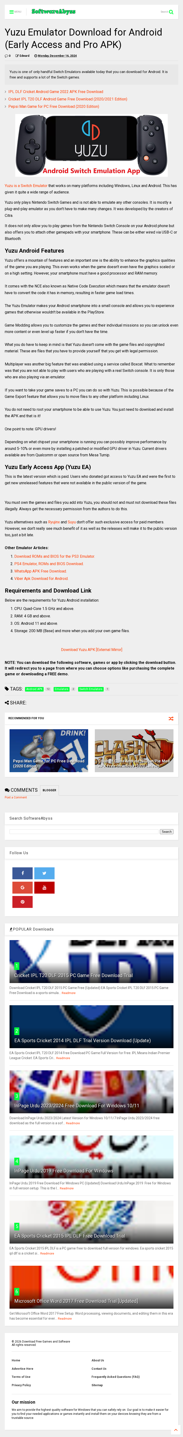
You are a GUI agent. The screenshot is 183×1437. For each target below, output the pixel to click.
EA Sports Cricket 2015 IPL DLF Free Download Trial (69, 1236)
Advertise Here (22, 1368)
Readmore (69, 993)
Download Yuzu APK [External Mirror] (91, 649)
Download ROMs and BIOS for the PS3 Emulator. (54, 556)
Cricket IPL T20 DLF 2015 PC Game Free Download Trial (73, 975)
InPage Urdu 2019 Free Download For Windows (63, 1171)
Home (16, 1360)
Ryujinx (54, 522)
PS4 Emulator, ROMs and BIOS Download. (49, 564)
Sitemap (97, 1385)
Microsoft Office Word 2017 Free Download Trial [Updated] (76, 1301)
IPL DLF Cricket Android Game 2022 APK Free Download (55, 91)
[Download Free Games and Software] (53, 13)
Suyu (72, 522)
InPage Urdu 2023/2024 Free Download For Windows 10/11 (76, 1106)
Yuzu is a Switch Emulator (26, 185)
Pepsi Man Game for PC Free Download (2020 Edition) (53, 106)
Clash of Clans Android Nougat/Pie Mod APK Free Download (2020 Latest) (134, 763)
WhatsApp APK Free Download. (40, 571)
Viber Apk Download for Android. (41, 578)
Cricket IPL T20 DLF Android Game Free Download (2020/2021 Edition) (67, 99)
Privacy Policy (21, 1385)
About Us (98, 1360)
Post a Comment (16, 797)
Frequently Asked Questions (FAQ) (116, 1377)
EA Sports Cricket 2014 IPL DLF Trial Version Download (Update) (82, 1040)
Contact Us (99, 1368)
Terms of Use (21, 1377)
